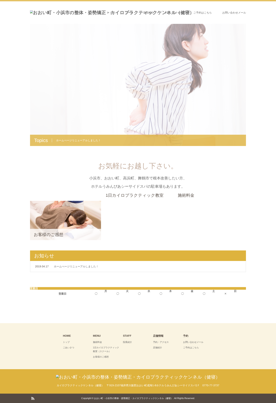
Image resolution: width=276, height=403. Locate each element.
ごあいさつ (68, 347)
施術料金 (97, 342)
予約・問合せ (138, 98)
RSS (32, 398)
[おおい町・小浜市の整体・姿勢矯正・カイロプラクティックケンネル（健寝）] (138, 377)
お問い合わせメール (234, 12)
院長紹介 (148, 12)
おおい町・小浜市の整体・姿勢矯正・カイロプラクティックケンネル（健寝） (133, 398)
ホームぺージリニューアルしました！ (76, 266)
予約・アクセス (173, 12)
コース (129, 12)
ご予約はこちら (202, 12)
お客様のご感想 (101, 356)
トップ (111, 12)
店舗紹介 (157, 347)
